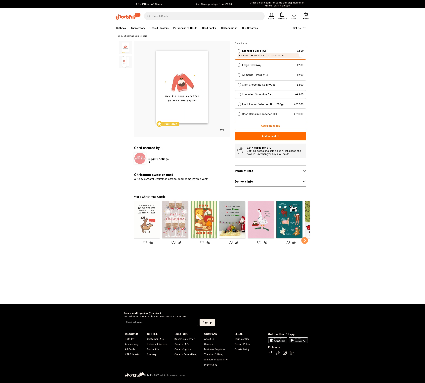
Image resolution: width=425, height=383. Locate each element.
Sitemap (152, 354)
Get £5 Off (299, 28)
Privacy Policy (242, 344)
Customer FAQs (156, 339)
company (210, 334)
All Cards (130, 349)
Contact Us (153, 349)
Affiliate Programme (216, 359)
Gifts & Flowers (159, 28)
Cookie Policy (242, 349)
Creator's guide (183, 349)
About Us (209, 339)
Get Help (153, 334)
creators (181, 334)
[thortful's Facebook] (270, 354)
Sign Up (207, 322)
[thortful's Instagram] (284, 354)
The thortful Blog (213, 354)
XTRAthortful (132, 354)
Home (119, 36)
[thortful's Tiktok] (277, 354)
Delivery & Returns (157, 344)
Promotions (210, 364)
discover (131, 334)
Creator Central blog (185, 354)
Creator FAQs (181, 344)
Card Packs (209, 28)
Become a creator (184, 339)
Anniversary (138, 28)
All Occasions (229, 28)
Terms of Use (242, 339)
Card (145, 36)
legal (239, 334)
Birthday (121, 28)
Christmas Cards (132, 36)
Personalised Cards (185, 28)
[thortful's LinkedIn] (291, 354)
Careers (208, 344)
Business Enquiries (214, 349)
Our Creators (250, 28)
